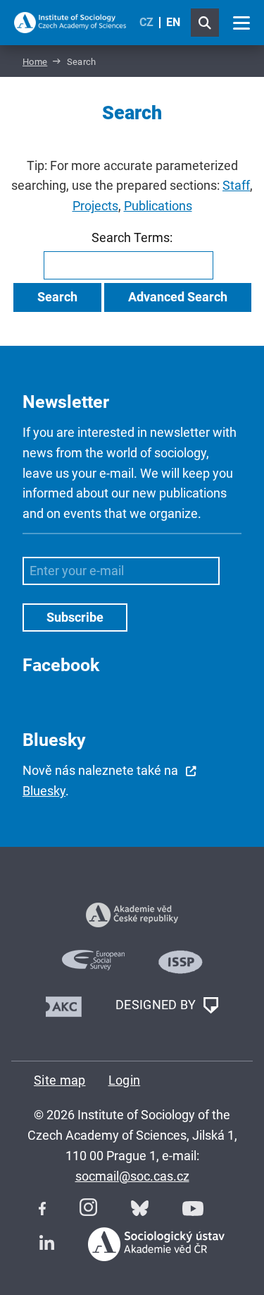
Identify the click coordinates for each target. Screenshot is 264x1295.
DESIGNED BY (157, 1003)
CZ (146, 22)
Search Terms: (132, 237)
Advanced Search (177, 296)
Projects (95, 205)
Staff (236, 185)
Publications (158, 205)
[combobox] (128, 265)
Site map (60, 1080)
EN (173, 22)
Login (124, 1080)
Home (35, 61)
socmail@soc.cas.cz (132, 1176)
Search (57, 296)
